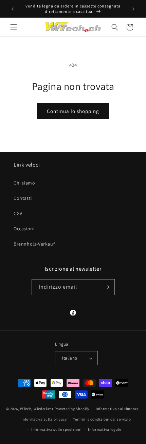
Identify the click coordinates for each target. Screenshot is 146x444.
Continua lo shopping (73, 111)
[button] (13, 27)
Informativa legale (104, 429)
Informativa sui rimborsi (118, 408)
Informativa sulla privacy (44, 419)
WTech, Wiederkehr (37, 408)
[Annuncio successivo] (133, 8)
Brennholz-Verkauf (34, 244)
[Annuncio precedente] (12, 8)
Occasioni (24, 229)
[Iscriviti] (106, 287)
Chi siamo (24, 183)
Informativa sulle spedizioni (56, 429)
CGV (18, 213)
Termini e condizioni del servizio (102, 419)
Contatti (23, 198)
